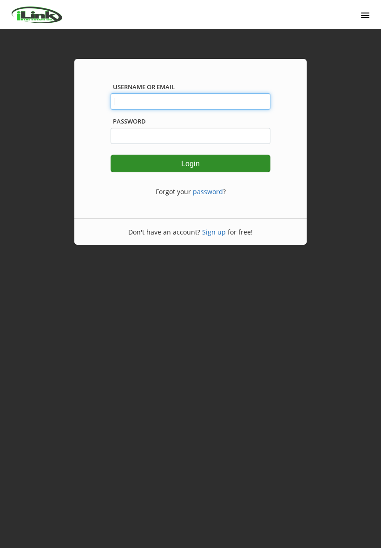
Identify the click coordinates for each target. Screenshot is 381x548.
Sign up (214, 232)
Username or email (144, 87)
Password (129, 121)
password (208, 191)
